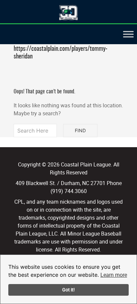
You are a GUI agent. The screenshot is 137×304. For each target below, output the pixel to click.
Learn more (113, 274)
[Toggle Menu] (128, 34)
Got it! (68, 289)
